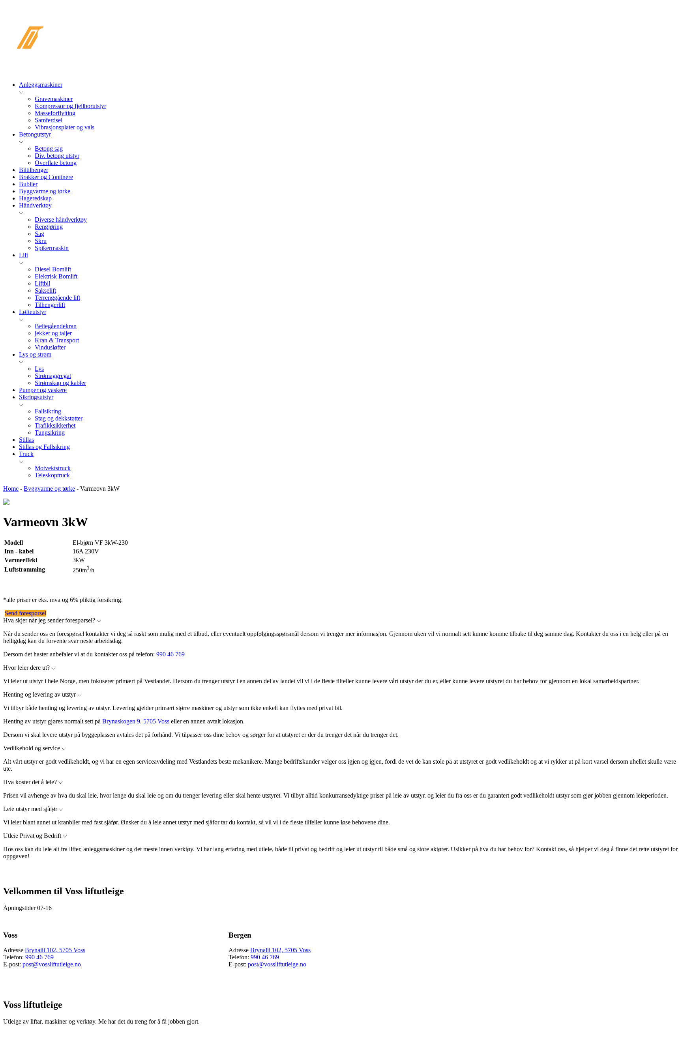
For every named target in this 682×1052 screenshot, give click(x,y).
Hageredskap (35, 198)
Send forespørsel (25, 613)
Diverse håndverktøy (61, 219)
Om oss (505, 23)
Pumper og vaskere (43, 390)
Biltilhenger (33, 169)
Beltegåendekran (56, 326)
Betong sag (49, 148)
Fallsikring (48, 411)
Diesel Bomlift (53, 269)
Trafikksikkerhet (55, 425)
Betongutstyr (35, 134)
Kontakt (553, 23)
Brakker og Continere (46, 177)
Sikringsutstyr (36, 397)
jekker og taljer (53, 333)
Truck (26, 453)
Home (11, 488)
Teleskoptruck (52, 475)
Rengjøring (49, 226)
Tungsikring (50, 432)
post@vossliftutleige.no (51, 964)
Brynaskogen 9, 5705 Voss (135, 721)
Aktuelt (310, 23)
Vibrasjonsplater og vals (64, 127)
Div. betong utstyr (57, 155)
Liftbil (42, 283)
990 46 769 (170, 654)
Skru (41, 240)
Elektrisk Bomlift (56, 276)
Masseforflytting (55, 113)
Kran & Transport (57, 340)
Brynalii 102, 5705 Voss (55, 950)
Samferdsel (48, 120)
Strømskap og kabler (60, 382)
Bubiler (28, 184)
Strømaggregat (53, 375)
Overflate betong (56, 162)
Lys (39, 368)
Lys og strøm (35, 354)
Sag (39, 233)
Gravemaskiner (54, 98)
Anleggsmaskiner (40, 84)
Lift (23, 255)
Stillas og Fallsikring (44, 446)
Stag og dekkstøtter (58, 418)
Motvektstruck (53, 468)
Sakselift (45, 290)
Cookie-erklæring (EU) (629, 23)
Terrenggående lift (57, 297)
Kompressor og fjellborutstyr (70, 106)
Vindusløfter (50, 347)
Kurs (266, 23)
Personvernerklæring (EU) (621, 42)
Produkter (217, 23)
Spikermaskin (52, 248)
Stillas (26, 439)
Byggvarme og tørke (44, 191)
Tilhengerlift (50, 304)
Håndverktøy (35, 205)
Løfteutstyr (32, 311)
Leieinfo (458, 23)
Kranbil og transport (384, 23)
